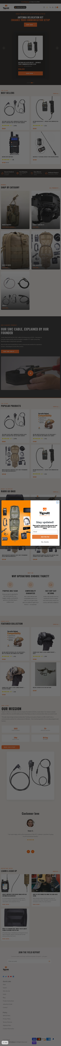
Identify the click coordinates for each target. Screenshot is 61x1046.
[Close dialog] (57, 502)
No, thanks (45, 542)
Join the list (45, 537)
